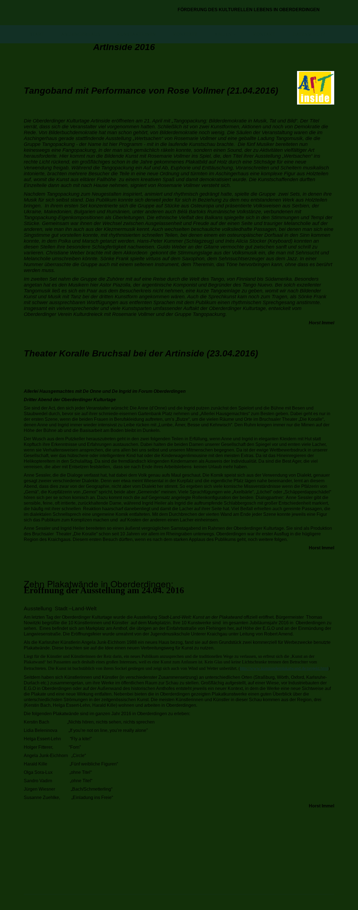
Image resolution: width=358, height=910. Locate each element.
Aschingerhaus (80, 34)
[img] (97, 12)
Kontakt (264, 34)
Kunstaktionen (136, 34)
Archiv (223, 34)
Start (37, 34)
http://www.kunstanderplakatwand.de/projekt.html (284, 668)
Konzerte (185, 34)
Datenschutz (309, 34)
